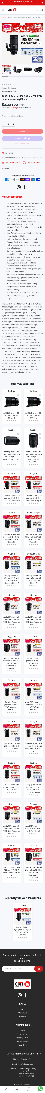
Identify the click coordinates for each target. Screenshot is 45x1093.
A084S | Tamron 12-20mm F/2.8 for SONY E (33, 415)
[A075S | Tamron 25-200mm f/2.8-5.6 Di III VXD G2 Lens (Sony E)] (11, 523)
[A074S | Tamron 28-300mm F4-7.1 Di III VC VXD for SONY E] (11, 732)
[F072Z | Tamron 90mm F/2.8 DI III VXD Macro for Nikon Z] (33, 647)
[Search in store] (41, 10)
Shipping (14, 108)
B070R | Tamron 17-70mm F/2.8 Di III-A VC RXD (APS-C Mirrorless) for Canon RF (33, 457)
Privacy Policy (22, 1045)
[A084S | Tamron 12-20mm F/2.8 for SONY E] (33, 401)
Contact (22, 1016)
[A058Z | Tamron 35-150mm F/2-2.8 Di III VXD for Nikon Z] (33, 814)
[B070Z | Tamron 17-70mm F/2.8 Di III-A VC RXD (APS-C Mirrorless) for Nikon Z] (11, 440)
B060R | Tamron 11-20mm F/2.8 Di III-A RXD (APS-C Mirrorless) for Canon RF (11, 663)
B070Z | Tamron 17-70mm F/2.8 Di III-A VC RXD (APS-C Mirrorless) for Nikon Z (11, 457)
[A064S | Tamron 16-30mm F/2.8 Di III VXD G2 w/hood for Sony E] (11, 605)
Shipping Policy (22, 1038)
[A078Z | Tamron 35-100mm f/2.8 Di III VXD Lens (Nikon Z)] (11, 484)
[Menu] (3, 10)
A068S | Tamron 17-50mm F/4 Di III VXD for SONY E (11, 787)
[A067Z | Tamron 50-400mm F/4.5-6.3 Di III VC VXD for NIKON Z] (33, 691)
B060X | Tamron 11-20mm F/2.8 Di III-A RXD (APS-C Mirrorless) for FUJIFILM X (33, 872)
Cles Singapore (25, 1084)
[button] (2, 3)
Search (22, 1031)
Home (4, 17)
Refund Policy (22, 1041)
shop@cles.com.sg (25, 1064)
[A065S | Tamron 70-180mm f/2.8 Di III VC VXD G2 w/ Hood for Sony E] (33, 773)
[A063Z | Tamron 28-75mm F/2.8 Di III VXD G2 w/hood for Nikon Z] (11, 814)
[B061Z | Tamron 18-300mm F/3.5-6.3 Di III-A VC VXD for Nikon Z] (33, 564)
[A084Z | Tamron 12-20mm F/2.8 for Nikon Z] (11, 401)
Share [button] (6, 169)
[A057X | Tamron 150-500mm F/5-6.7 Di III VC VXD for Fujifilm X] (22, 916)
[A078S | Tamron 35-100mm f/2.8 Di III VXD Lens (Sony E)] (33, 484)
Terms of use (22, 1034)
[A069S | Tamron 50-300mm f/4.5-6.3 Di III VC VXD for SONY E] (33, 732)
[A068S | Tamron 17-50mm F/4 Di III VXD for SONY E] (11, 773)
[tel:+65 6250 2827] (37, 10)
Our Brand (22, 1013)
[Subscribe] (38, 969)
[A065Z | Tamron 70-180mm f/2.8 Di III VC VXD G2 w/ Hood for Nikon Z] (11, 564)
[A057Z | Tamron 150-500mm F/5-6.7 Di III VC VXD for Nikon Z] (11, 856)
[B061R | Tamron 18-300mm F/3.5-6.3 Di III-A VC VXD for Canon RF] (33, 523)
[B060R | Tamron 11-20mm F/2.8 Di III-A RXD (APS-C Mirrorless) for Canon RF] (11, 647)
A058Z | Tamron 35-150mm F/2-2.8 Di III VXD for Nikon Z (33, 828)
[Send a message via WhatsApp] (40, 1088)
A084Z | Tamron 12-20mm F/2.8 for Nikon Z (11, 415)
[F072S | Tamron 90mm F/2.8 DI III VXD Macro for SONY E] (11, 691)
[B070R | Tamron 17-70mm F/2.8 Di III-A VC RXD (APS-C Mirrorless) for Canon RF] (33, 440)
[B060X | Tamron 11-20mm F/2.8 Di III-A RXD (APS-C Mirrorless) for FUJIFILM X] (33, 856)
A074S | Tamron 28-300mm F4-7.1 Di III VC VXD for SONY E (11, 746)
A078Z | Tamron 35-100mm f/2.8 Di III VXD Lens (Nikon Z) (11, 498)
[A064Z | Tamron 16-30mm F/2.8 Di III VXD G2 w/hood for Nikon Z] (33, 605)
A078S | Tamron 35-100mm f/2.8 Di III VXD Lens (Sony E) (33, 498)
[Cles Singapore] (12, 10)
